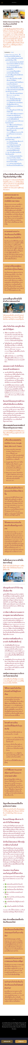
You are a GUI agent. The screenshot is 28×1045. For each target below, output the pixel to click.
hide (12, 52)
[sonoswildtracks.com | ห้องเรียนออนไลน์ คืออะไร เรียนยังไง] (14, 2)
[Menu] (2, 3)
